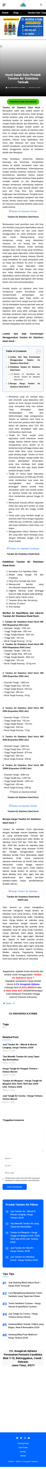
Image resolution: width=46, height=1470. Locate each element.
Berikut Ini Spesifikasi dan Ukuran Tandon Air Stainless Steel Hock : (27, 377)
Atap (16, 12)
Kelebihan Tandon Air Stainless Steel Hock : (25, 368)
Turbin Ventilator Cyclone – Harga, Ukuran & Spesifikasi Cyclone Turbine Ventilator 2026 (24, 1306)
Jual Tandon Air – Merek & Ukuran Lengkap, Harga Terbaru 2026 (23, 1214)
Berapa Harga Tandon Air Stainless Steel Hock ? (25, 385)
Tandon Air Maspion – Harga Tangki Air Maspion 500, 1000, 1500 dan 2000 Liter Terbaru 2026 (22, 1083)
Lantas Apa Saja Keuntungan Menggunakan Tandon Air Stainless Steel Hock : (25, 360)
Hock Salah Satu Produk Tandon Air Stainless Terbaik (23, 78)
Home (5, 12)
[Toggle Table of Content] (37, 351)
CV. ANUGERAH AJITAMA (16, 87)
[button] (41, 4)
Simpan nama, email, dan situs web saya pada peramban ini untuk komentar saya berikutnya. (22, 1179)
